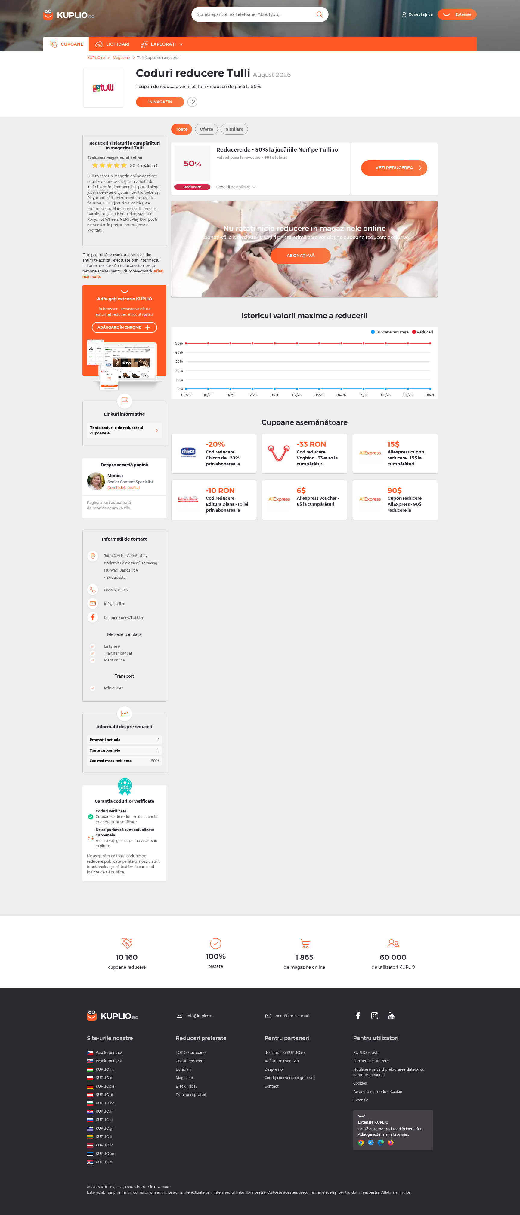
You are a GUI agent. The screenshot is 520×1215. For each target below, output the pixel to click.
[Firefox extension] (391, 1143)
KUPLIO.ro (96, 58)
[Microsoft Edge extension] (381, 1143)
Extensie (360, 1100)
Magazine (121, 58)
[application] (304, 363)
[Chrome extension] (361, 1143)
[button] (389, 332)
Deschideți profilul (123, 487)
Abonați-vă (300, 255)
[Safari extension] (371, 1143)
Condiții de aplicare (233, 187)
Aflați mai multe (395, 1192)
